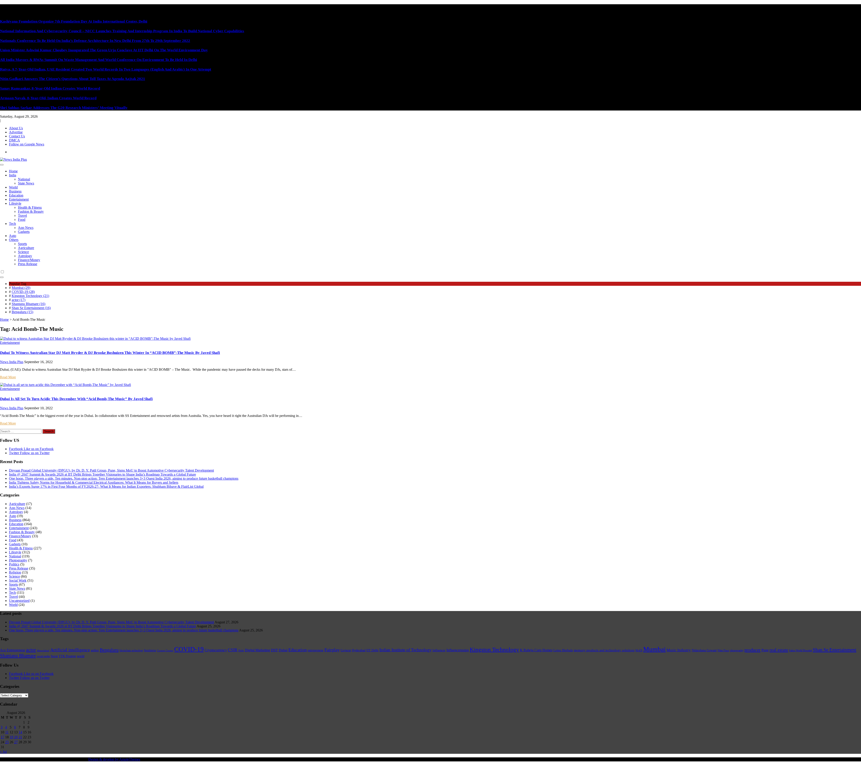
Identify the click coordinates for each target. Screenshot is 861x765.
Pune (765, 650)
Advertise (16, 132)
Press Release (27, 264)
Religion (15, 572)
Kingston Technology (494, 649)
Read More (8, 377)
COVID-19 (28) (23, 292)
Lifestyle (15, 203)
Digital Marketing (257, 650)
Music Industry (679, 650)
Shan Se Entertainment (834, 649)
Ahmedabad (43, 650)
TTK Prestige (67, 656)
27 (16, 742)
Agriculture (26, 248)
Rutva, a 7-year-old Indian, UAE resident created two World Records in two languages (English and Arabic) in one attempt (105, 69)
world (80, 656)
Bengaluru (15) (22, 312)
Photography (18, 560)
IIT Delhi (372, 650)
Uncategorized (19, 600)
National (24, 179)
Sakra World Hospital (800, 650)
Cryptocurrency (216, 650)
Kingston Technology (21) (30, 296)
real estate (779, 649)
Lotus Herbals (563, 650)
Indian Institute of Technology (405, 650)
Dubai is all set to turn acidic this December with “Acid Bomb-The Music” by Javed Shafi (76, 399)
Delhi (241, 650)
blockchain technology (131, 650)
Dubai (283, 650)
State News (26, 183)
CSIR (232, 650)
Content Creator (165, 650)
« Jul (3, 752)
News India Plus (11, 362)
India (12, 175)
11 (7, 732)
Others (13, 240)
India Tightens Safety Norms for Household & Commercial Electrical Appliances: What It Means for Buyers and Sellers (93, 482)
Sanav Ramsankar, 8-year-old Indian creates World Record (50, 88)
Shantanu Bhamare (18, 655)
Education (16, 195)
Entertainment (19, 199)
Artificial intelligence (70, 649)
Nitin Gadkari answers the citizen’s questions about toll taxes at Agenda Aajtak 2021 (72, 79)
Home (13, 171)
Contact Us (17, 136)
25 (7, 742)
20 (16, 737)
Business (15, 191)
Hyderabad (358, 650)
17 (2, 737)
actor (31, 649)
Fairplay (332, 649)
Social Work (17, 580)
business (150, 650)
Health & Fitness (30, 207)
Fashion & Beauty (31, 211)
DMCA (14, 140)
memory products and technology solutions (604, 650)
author (95, 650)
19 (11, 737)
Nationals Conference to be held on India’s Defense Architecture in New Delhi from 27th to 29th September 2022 (95, 41)
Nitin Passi (723, 650)
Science (23, 252)
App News (25, 228)
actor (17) (18, 300)
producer (752, 649)
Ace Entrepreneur (12, 650)
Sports (22, 244)
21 (20, 737)
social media (43, 656)
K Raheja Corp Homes (536, 650)
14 (20, 732)
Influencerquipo (457, 650)
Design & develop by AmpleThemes (114, 759)
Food (21, 219)
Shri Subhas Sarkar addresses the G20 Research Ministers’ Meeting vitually (64, 108)
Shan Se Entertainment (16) (31, 308)
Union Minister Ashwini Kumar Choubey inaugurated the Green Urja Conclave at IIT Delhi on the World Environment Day (104, 50)
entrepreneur (316, 650)
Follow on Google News (26, 144)
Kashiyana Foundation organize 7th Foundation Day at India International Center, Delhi (73, 21)
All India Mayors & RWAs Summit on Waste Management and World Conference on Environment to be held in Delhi (98, 60)
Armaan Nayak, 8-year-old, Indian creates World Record (48, 98)
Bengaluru (109, 649)
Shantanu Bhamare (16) (28, 304)
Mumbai (654, 649)
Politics (14, 564)
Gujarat (346, 650)
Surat (54, 656)
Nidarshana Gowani (704, 650)
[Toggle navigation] (2, 164)
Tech (12, 223)
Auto (12, 236)
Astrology (25, 256)
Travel (22, 215)
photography (737, 650)
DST (274, 650)
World (13, 187)
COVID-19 (189, 649)
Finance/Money (29, 260)
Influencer (439, 650)
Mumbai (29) (21, 288)
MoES (638, 650)
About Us (16, 128)
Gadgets (24, 232)
